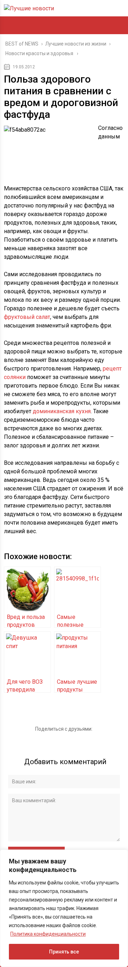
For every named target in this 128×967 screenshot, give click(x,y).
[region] (64, 908)
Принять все (64, 952)
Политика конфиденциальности (48, 934)
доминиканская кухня (62, 411)
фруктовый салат (27, 317)
